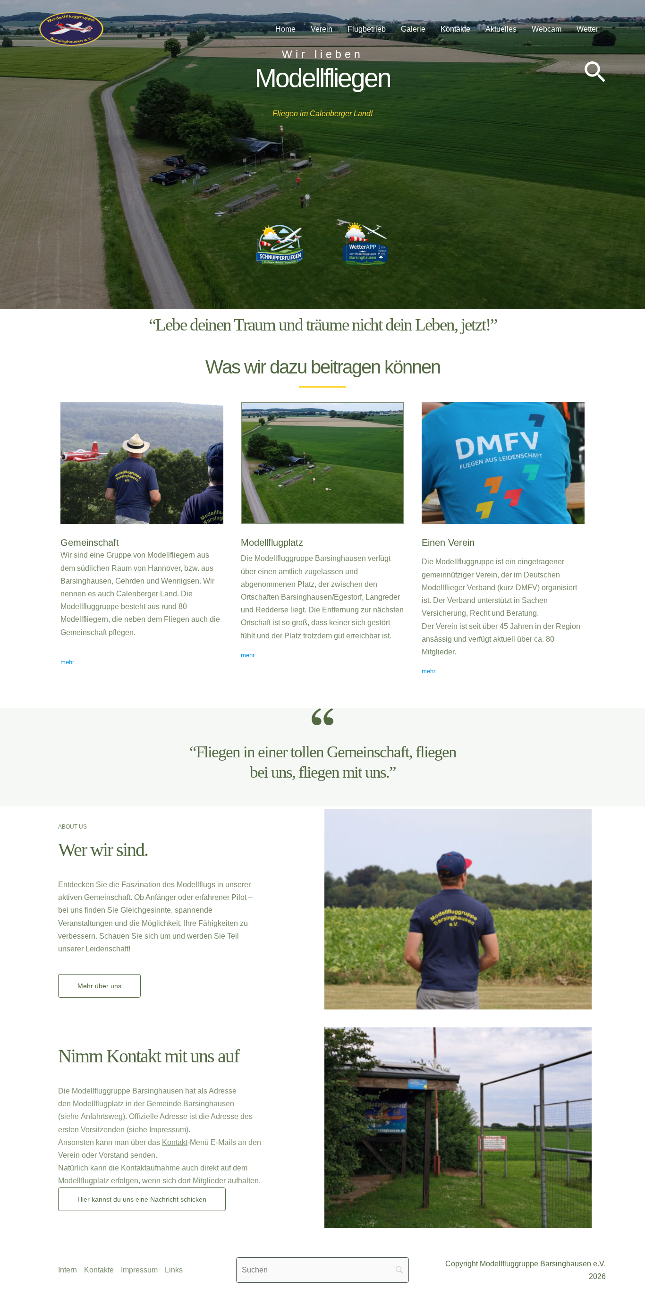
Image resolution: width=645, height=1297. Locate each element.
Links (174, 1270)
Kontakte (455, 29)
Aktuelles (501, 29)
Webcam (546, 29)
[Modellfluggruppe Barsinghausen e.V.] (71, 29)
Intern (67, 1270)
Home (285, 29)
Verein (321, 29)
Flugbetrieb (367, 29)
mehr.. (249, 655)
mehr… (70, 662)
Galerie (413, 29)
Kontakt (174, 1142)
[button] (595, 73)
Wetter (587, 29)
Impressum (167, 1130)
